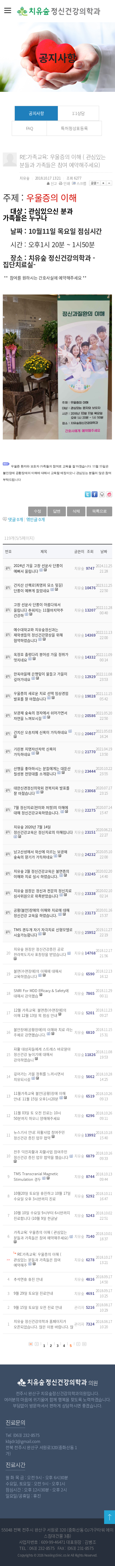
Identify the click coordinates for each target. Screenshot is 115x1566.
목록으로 (99, 511)
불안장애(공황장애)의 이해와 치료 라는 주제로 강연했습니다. (43, 1032)
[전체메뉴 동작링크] (7, 9)
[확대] (103, 183)
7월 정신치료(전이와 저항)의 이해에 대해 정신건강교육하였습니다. (41, 810)
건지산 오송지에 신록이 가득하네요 (40, 732)
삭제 (76, 511)
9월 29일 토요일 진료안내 (33, 1293)
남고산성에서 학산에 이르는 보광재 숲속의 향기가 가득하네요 (40, 854)
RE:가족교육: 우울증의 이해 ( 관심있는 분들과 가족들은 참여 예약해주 (37, 1259)
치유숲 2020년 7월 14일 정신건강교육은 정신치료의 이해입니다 (43, 829)
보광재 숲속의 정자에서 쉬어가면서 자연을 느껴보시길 (40, 715)
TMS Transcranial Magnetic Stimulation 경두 (36, 1176)
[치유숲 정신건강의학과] (45, 11)
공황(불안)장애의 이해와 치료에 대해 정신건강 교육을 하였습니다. (42, 912)
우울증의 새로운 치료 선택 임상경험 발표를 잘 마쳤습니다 (41, 696)
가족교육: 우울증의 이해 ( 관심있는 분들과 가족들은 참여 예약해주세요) (41, 1234)
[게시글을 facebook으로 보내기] (95, 494)
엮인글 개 (35, 519)
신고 (54, 183)
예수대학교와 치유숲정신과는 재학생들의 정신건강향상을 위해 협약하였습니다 (38, 635)
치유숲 (79, 568)
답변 (56, 511)
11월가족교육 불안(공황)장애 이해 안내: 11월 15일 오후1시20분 (40, 1096)
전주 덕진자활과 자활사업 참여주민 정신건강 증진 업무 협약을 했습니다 (41, 1154)
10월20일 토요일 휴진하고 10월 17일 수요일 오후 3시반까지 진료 (42, 1196)
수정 (37, 511)
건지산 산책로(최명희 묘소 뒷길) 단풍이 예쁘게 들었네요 (38, 587)
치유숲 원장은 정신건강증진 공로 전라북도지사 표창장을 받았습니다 (40, 951)
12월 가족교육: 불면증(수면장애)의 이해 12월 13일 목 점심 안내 (40, 1012)
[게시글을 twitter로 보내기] (88, 494)
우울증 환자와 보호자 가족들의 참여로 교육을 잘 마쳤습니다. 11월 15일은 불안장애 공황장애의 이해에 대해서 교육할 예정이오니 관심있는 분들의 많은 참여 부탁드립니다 (57, 473)
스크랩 (81, 183)
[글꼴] (94, 183)
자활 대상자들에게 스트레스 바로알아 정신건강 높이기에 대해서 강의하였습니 (42, 1054)
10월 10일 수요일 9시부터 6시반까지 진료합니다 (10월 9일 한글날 (42, 1215)
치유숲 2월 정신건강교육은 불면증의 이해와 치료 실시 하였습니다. (41, 873)
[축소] (109, 183)
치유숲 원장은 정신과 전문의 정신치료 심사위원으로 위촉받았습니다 (43, 893)
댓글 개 (15, 519)
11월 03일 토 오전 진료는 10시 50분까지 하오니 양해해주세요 (37, 1115)
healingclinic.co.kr (57, 1555)
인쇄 (66, 183)
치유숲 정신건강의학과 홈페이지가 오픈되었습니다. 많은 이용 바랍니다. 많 (43, 1324)
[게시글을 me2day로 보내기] (102, 494)
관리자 (79, 1307)
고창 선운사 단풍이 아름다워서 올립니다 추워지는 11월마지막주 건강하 (38, 610)
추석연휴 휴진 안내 (28, 1279)
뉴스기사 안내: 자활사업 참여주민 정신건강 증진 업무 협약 (39, 1135)
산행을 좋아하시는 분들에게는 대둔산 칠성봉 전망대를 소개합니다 (42, 771)
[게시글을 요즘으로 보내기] (109, 494)
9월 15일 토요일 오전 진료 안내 (38, 1307)
